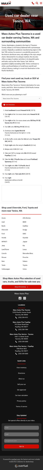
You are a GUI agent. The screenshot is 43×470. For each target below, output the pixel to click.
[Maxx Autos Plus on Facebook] (19, 298)
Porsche (25, 257)
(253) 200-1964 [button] (23, 329)
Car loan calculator (21, 395)
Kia (24, 246)
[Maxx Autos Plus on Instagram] (24, 298)
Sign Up (21, 446)
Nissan (4, 257)
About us (21, 379)
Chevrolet (5, 230)
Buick (3, 226)
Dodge (25, 230)
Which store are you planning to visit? (14, 94)
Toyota (25, 265)
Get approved (21, 390)
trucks (4, 87)
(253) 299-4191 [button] (23, 317)
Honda (4, 238)
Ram (3, 261)
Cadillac (25, 226)
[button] (33, 3)
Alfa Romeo (27, 218)
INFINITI (4, 242)
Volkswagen (6, 269)
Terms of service (21, 406)
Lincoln (4, 253)
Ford (3, 234)
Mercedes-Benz (28, 253)
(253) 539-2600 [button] (23, 341)
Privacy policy (21, 401)
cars (38, 85)
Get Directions (10, 105)
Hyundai (25, 238)
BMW (24, 222)
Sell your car (21, 384)
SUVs (11, 87)
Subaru (25, 261)
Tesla (3, 265)
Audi (3, 222)
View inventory (21, 368)
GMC (24, 234)
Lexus (25, 249)
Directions (21, 373)
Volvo (25, 269)
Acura (4, 218)
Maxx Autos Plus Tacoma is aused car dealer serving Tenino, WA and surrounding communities (21, 37)
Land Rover (5, 249)
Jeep (3, 246)
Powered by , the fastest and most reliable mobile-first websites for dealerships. (21, 460)
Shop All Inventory (20, 287)
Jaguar (25, 242)
